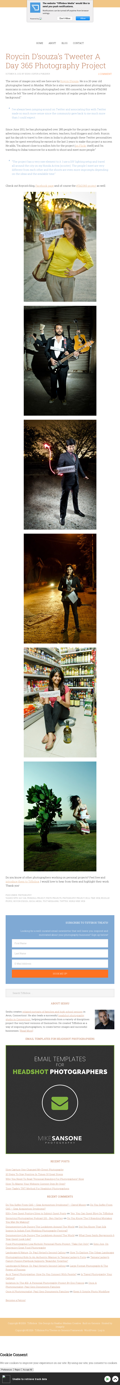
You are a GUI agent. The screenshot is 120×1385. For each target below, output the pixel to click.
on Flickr (80, 145)
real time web (92, 898)
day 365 (22, 898)
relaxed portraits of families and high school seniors (52, 1011)
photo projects (54, 898)
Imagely (60, 1326)
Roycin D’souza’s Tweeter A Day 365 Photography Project (56, 60)
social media (35, 901)
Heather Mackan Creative (67, 1323)
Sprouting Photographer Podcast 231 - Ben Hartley (34, 1218)
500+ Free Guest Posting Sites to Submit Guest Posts (36, 1213)
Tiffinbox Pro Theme (46, 1330)
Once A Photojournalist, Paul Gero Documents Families (37, 1291)
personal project (36, 898)
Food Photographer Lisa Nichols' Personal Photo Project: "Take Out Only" (47, 1243)
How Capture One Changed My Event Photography (35, 1169)
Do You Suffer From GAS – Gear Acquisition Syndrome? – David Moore (46, 1204)
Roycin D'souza (69, 81)
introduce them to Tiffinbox (22, 881)
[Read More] (26, 1030)
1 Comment (105, 73)
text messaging (51, 901)
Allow (82, 18)
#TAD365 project (86, 185)
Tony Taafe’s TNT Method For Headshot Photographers (37, 1188)
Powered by (34, 19)
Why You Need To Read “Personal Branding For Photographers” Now (45, 1178)
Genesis (95, 1323)
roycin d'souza (20, 901)
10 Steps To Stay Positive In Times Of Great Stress (34, 1174)
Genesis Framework (72, 1330)
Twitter (64, 901)
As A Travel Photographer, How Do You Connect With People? (41, 1274)
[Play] (108, 1379)
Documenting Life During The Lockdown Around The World (40, 1226)
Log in (101, 1330)
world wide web (77, 901)
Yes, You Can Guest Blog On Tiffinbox (91, 1213)
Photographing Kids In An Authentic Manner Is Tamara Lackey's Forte (46, 1257)
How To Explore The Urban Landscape (92, 1252)
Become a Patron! (16, 1300)
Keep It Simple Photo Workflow (91, 1291)
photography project (73, 898)
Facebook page (44, 185)
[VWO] (42, 19)
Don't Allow (65, 18)
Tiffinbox (60, 27)
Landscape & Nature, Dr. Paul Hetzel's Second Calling (36, 1252)
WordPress (90, 1330)
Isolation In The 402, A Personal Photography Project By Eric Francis (45, 1282)
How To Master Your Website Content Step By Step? (35, 1183)
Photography (25, 895)
